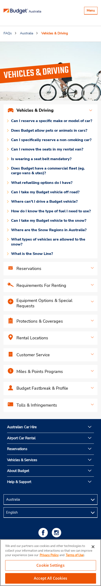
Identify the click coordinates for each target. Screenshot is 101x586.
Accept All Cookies (50, 578)
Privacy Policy (49, 555)
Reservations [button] (28, 268)
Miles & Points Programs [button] (39, 371)
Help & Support (19, 481)
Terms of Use (74, 555)
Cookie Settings (50, 565)
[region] (50, 562)
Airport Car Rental (21, 438)
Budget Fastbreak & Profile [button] (42, 388)
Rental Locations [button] (32, 338)
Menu (91, 11)
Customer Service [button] (33, 355)
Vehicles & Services (22, 460)
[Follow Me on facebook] (44, 532)
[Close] (93, 547)
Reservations (17, 449)
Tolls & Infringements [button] (36, 405)
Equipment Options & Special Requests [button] (44, 303)
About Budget (18, 470)
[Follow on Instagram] (57, 532)
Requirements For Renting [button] (41, 285)
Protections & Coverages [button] (39, 321)
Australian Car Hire (22, 427)
